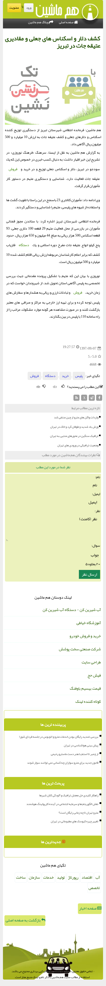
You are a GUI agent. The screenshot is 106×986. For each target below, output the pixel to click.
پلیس (79, 375)
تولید (61, 877)
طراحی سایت (91, 662)
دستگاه (24, 245)
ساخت (21, 877)
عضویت (14, 7)
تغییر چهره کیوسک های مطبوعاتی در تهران (74, 821)
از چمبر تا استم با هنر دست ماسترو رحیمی (74, 754)
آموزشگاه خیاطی (88, 623)
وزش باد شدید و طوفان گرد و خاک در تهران (74, 427)
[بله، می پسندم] (63, 386)
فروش (13, 169)
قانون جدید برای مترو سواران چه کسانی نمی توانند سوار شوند (62, 763)
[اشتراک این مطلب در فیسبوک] (99, 399)
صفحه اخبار (88, 908)
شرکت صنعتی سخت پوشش (80, 649)
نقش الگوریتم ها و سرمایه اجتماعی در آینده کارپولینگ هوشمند (62, 804)
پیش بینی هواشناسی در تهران (81, 745)
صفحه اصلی (66, 22)
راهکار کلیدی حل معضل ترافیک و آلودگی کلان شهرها (68, 795)
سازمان (34, 877)
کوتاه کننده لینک (88, 701)
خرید (65, 375)
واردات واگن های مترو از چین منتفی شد (76, 417)
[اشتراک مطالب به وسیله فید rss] (76, 399)
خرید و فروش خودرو (85, 636)
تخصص (94, 888)
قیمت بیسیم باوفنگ (85, 688)
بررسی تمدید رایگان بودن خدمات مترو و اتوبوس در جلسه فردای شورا (58, 737)
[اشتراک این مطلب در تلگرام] (91, 399)
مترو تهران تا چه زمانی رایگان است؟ (78, 813)
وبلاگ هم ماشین (38, 22)
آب (97, 877)
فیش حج (94, 675)
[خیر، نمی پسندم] (44, 386)
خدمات (48, 877)
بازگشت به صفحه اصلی (23, 920)
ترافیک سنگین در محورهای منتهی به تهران (74, 436)
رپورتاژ (73, 877)
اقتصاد (87, 877)
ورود (28, 8)
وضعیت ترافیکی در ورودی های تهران (77, 445)
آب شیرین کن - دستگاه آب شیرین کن (72, 610)
